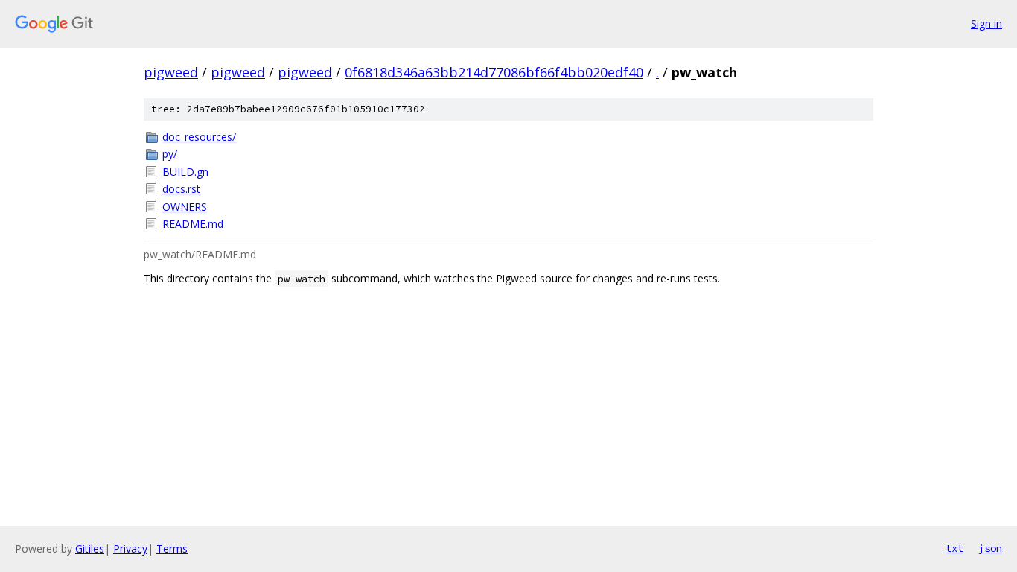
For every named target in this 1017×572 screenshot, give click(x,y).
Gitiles (89, 548)
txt (954, 548)
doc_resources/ (199, 137)
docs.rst (181, 189)
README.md (192, 224)
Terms (172, 548)
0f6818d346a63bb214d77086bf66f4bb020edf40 (494, 72)
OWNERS (184, 207)
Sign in (986, 23)
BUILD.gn (185, 172)
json (990, 548)
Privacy (130, 548)
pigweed (171, 72)
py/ (169, 154)
